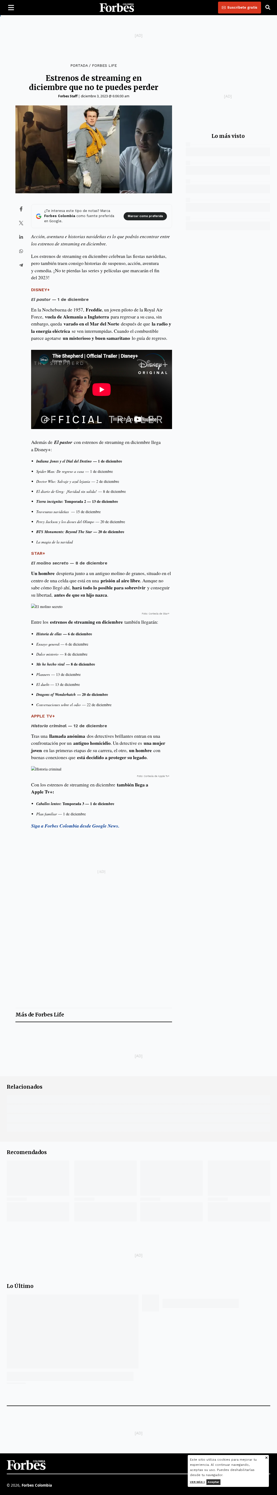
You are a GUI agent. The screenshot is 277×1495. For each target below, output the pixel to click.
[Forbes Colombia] (117, 7)
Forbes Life (104, 65)
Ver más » (197, 1481)
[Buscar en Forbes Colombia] (267, 7)
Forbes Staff (67, 96)
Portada (79, 65)
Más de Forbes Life (39, 1015)
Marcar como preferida (145, 216)
